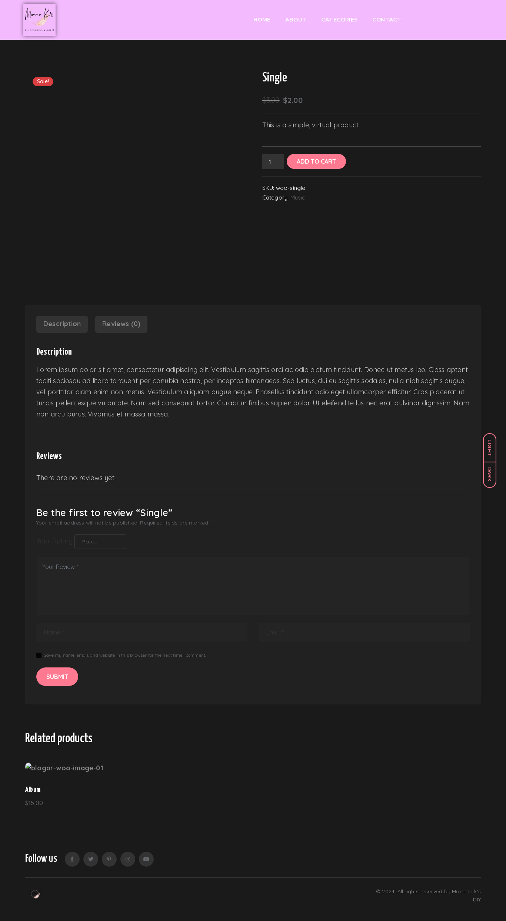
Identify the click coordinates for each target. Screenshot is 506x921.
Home (261, 19)
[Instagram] (127, 859)
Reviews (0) (121, 323)
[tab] (62, 324)
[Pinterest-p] (109, 859)
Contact (386, 19)
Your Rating (54, 541)
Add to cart (316, 161)
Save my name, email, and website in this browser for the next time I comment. (125, 655)
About (295, 19)
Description (62, 323)
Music (297, 197)
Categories (339, 19)
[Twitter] (90, 859)
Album (32, 789)
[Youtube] (146, 859)
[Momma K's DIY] (35, 895)
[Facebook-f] (72, 859)
